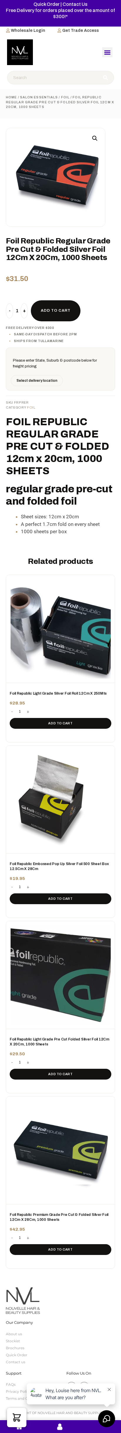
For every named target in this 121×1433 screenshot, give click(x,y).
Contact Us (75, 4)
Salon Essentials (39, 97)
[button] (107, 52)
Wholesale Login (28, 30)
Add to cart (60, 723)
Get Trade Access (80, 30)
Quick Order (46, 4)
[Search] (106, 77)
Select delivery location (36, 381)
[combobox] (52, 77)
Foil (65, 97)
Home (11, 97)
